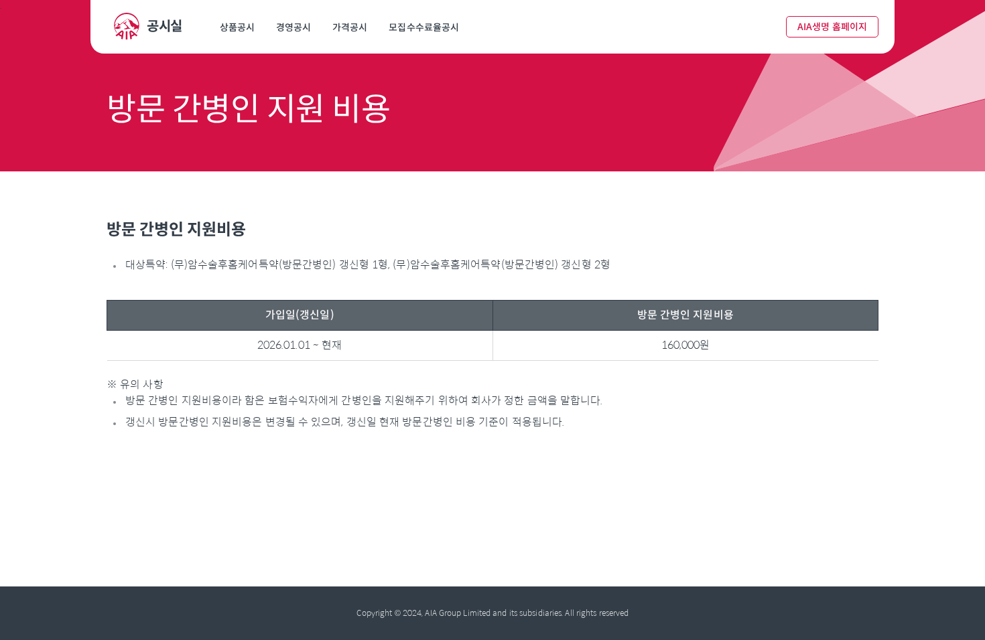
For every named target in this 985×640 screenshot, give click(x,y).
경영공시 (293, 27)
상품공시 (237, 27)
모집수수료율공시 (424, 27)
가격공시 (349, 27)
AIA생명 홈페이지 (832, 27)
